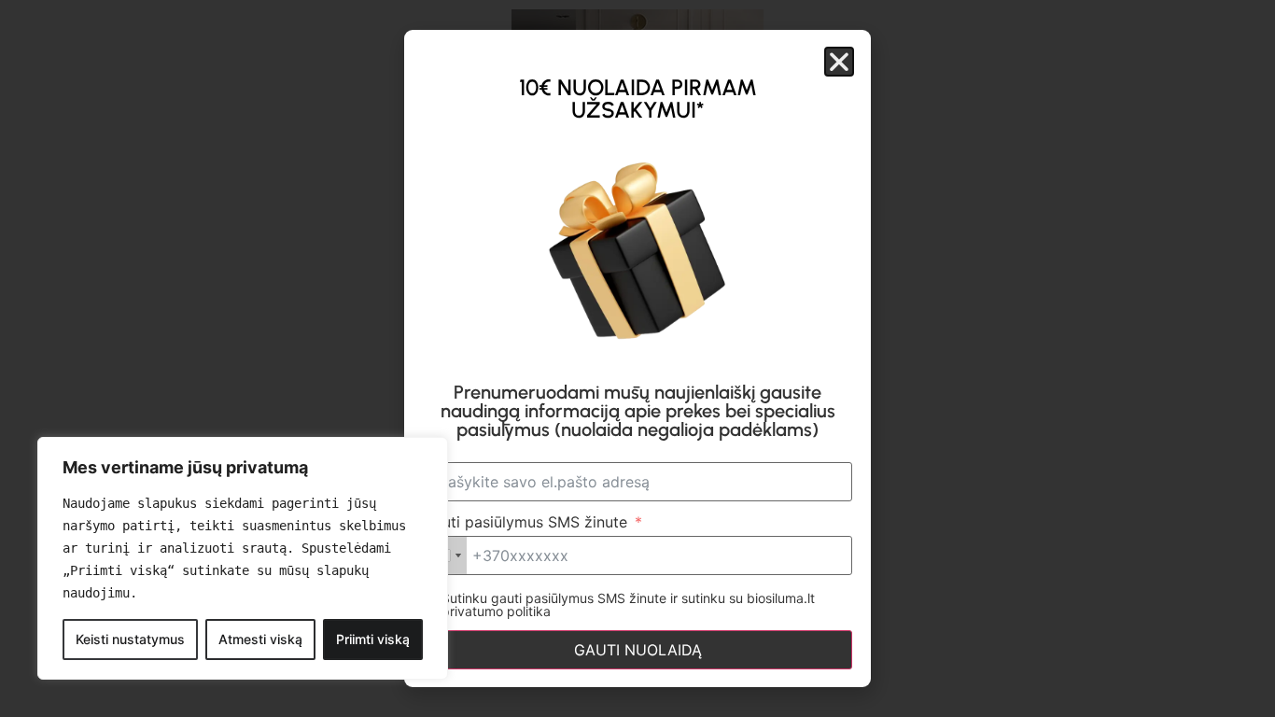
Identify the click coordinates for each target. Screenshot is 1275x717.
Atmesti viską (260, 639)
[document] (637, 358)
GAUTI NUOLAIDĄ (638, 649)
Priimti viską (373, 639)
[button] (839, 62)
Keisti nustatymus (130, 639)
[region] (242, 558)
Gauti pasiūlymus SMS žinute (525, 521)
